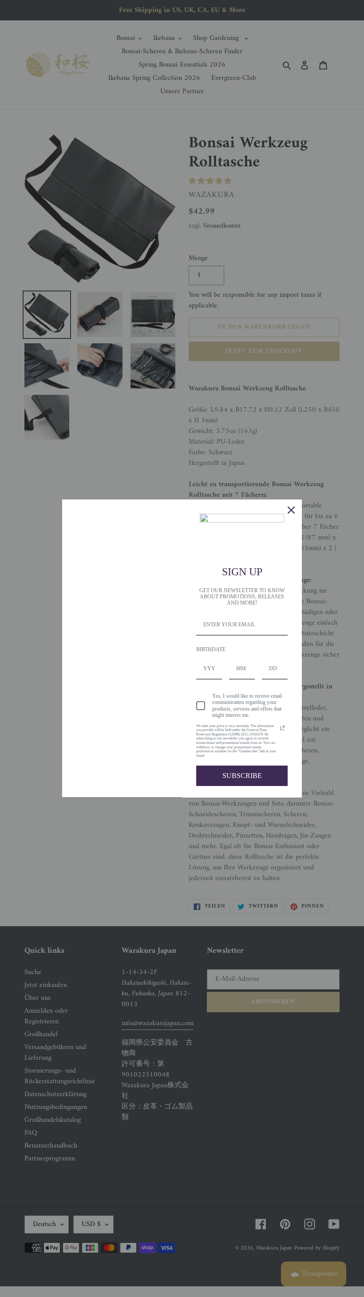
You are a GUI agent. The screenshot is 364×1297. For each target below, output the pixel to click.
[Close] (291, 510)
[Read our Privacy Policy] (282, 728)
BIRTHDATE (211, 649)
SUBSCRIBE (242, 775)
